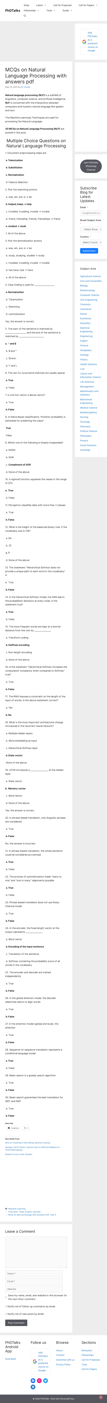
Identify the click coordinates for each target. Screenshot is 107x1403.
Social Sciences (88, 445)
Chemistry (85, 304)
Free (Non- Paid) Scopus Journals (24, 1211)
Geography (86, 350)
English (84, 340)
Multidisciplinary (88, 412)
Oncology (85, 421)
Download (10, 1359)
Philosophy (85, 436)
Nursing (84, 417)
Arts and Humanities (91, 281)
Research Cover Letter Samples (18, 1154)
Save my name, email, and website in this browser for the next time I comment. (37, 1297)
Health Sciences (88, 364)
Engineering (86, 336)
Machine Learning (16, 1208)
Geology (84, 355)
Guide (66, 10)
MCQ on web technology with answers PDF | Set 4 (32, 1215)
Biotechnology (87, 290)
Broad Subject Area (90, 220)
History (84, 359)
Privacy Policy (63, 1364)
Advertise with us (65, 1359)
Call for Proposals (62, 5)
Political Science (88, 431)
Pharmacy (85, 426)
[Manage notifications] (101, 1397)
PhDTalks (12, 10)
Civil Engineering (88, 299)
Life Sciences (87, 382)
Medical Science (88, 407)
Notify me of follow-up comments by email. (32, 1306)
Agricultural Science (90, 276)
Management (87, 386)
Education (85, 323)
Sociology (85, 450)
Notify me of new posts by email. (26, 1314)
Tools (49, 10)
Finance (84, 345)
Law (82, 369)
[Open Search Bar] (24, 15)
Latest (39, 5)
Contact (60, 1355)
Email (83, 207)
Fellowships (30, 10)
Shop (26, 5)
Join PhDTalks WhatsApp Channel (91, 166)
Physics (84, 440)
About (59, 1350)
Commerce (85, 309)
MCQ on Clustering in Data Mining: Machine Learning (27, 1143)
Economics (85, 318)
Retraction (87, 1350)
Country (84, 236)
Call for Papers (86, 5)
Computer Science (89, 295)
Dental (83, 314)
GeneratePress (67, 1398)
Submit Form (89, 251)
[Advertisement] (36, 42)
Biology (84, 285)
